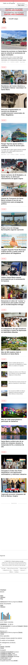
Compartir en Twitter (5, 653)
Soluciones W (22, 570)
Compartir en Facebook (6, 652)
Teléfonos (11, 571)
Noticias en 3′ (4, 601)
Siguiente (2, 555)
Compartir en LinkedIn (6, 655)
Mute (1, 595)
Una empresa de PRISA (14, 576)
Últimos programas (13, 601)
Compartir (20, 626)
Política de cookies (23, 568)
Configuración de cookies (7, 570)
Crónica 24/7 (3, 620)
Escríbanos (17, 571)
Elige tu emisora (21, 5)
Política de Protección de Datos (12, 568)
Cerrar (2, 634)
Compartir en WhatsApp (6, 656)
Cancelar (7, 646)
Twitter (9, 21)
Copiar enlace (4, 658)
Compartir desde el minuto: (8, 660)
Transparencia (16, 570)
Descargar (3, 659)
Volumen (2, 597)
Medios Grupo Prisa (14, 580)
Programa (12, 3)
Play (1, 599)
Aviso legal (3, 568)
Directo (20, 601)
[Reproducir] (3, 170)
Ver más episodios (5, 626)
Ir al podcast (14, 626)
